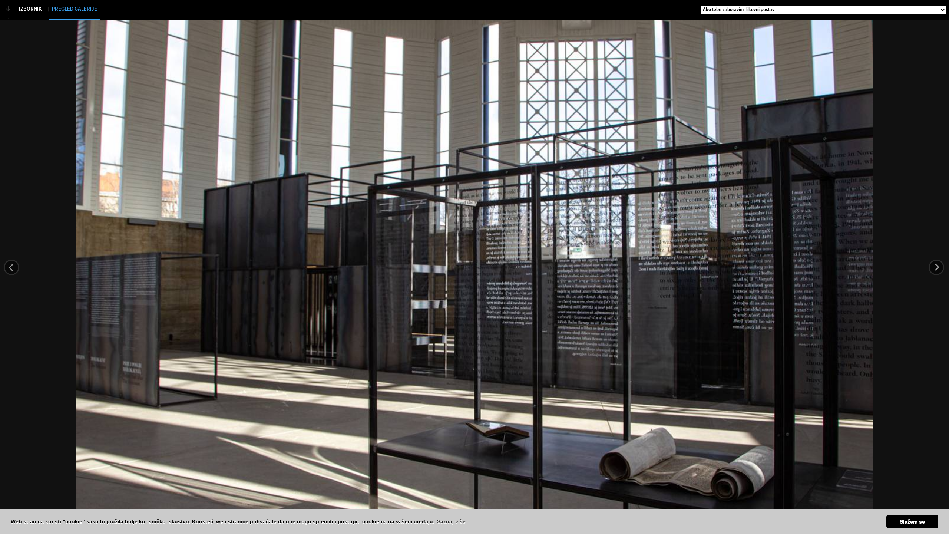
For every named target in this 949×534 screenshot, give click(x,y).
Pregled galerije (74, 9)
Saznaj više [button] (451, 521)
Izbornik (30, 9)
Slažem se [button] (912, 521)
